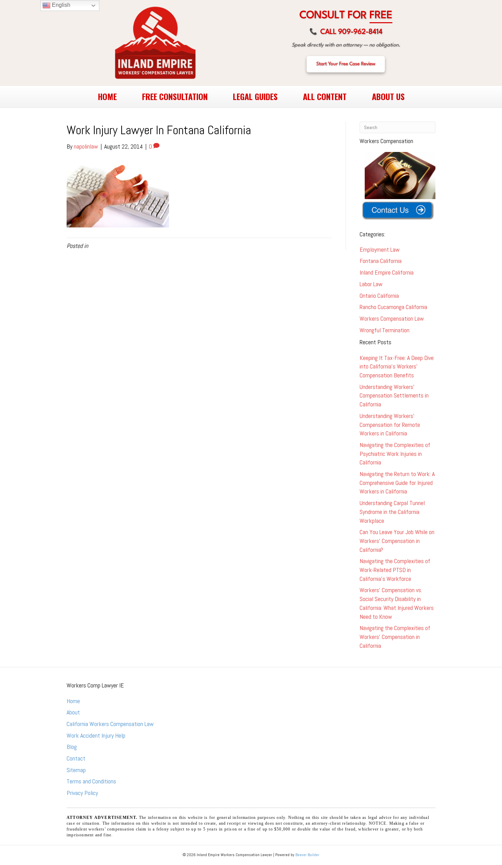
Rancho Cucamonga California (393, 307)
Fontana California (381, 261)
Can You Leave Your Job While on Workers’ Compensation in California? (397, 540)
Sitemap (76, 770)
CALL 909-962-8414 (345, 32)
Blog (72, 747)
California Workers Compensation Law (110, 724)
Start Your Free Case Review (345, 63)
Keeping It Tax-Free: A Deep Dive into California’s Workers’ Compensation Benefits (397, 366)
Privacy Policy (82, 793)
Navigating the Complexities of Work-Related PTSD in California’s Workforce (395, 569)
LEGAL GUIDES (255, 96)
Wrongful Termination (384, 330)
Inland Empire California (387, 272)
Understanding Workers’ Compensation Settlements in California (394, 395)
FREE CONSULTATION (175, 96)
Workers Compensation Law (392, 318)
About (73, 712)
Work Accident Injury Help (96, 735)
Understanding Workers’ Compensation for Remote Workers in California (390, 424)
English (60, 5)
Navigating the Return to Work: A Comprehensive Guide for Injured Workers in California (397, 482)
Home (73, 701)
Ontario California (379, 295)
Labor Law (371, 284)
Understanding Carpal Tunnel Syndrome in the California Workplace (392, 511)
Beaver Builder (307, 854)
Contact (76, 758)
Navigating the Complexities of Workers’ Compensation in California (395, 636)
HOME (107, 96)
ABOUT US (388, 96)
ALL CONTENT (325, 96)
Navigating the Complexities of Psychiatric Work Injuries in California (395, 453)
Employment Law (380, 249)
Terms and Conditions (91, 781)
